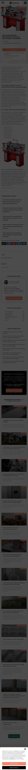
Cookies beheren (14, 763)
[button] (25, 749)
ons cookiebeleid (10, 758)
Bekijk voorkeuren (14, 767)
